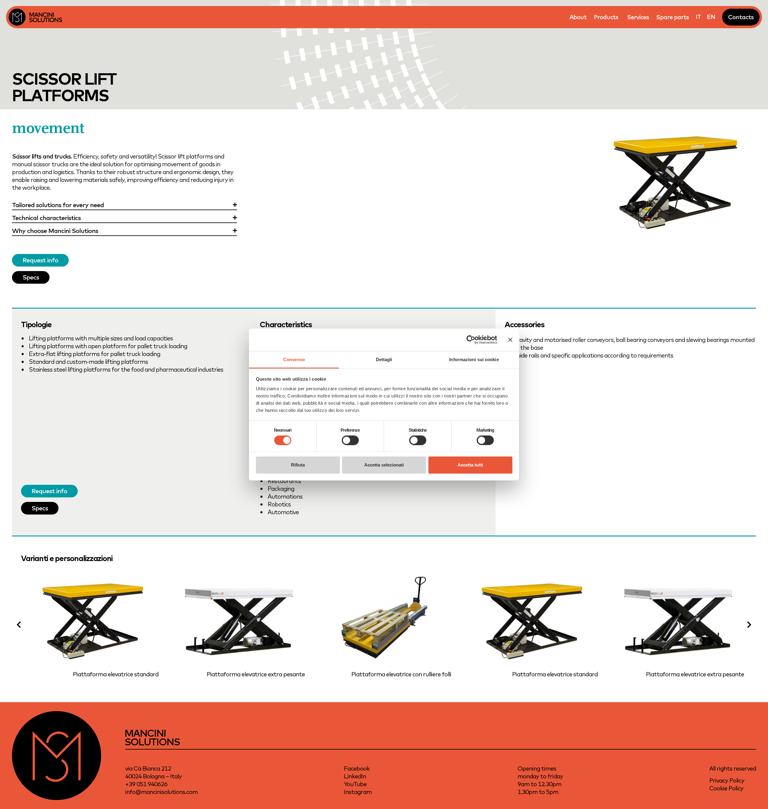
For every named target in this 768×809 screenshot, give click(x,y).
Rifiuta (298, 464)
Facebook (357, 768)
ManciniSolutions (152, 737)
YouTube (355, 784)
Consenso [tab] (294, 359)
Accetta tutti (470, 464)
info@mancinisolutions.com (161, 791)
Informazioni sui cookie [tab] (474, 359)
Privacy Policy (726, 780)
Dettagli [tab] (384, 359)
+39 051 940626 (146, 784)
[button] (18, 624)
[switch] (350, 440)
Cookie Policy (726, 788)
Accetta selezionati (384, 464)
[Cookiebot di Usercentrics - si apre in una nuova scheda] (471, 339)
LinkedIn (355, 776)
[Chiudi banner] (510, 340)
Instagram (358, 791)
